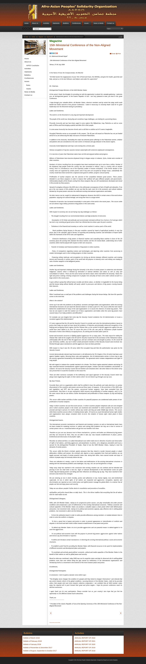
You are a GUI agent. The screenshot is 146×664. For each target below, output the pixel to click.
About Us (35, 23)
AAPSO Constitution (32, 65)
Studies (28, 89)
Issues (86, 23)
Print (119, 53)
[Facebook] (50, 53)
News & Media (98, 23)
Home (26, 23)
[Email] (55, 53)
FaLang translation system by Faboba (54, 622)
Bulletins (66, 23)
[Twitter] (52, 53)
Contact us (110, 23)
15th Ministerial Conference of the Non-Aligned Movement (79, 47)
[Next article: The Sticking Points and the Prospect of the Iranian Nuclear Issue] (121, 613)
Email (113, 53)
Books (28, 85)
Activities (46, 23)
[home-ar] (73, 12)
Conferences (76, 23)
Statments (56, 23)
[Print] (53, 53)
